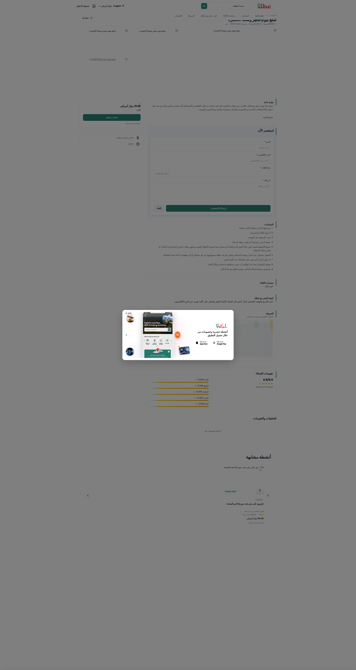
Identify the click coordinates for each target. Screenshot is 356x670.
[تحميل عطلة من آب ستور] (202, 343)
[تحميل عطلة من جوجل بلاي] (219, 343)
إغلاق (128, 313)
